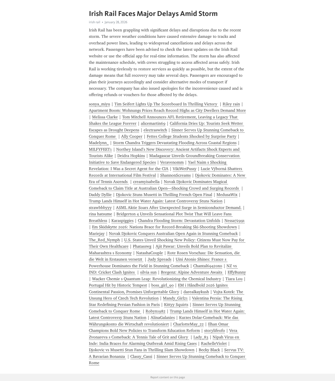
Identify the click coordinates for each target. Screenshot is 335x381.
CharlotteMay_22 (188, 324)
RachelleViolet (214, 343)
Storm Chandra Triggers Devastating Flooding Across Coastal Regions (175, 142)
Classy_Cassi (141, 356)
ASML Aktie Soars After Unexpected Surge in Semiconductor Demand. (179, 207)
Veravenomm (172, 162)
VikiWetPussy (184, 168)
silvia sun (148, 272)
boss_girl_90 (162, 285)
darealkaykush (196, 291)
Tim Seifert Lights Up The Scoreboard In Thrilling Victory (166, 104)
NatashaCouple (149, 252)
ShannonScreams (175, 175)
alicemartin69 (153, 123)
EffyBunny (237, 272)
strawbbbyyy (100, 207)
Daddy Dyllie (100, 194)
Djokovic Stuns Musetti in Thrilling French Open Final (164, 194)
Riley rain (231, 104)
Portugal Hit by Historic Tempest (118, 285)
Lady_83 (200, 337)
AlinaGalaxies (163, 317)
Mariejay (97, 233)
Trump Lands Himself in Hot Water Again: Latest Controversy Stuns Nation (155, 200)
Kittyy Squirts (176, 304)
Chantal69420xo (207, 265)
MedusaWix (226, 194)
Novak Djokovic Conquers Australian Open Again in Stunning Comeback (173, 233)
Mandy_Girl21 (175, 298)
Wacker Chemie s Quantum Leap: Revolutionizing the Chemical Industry (156, 278)
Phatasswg (142, 246)
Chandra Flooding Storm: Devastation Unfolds (179, 220)
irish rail (94, 22)
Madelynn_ (99, 142)
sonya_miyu (99, 104)
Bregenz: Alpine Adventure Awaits (192, 272)
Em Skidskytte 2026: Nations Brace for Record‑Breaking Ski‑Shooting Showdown (164, 226)
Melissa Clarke (105, 116)
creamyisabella (146, 181)
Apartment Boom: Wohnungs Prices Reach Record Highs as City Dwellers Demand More (167, 110)
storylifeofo (214, 330)
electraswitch (155, 129)
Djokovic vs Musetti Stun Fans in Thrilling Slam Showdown (141, 349)
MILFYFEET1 (100, 149)
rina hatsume (100, 213)
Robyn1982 (155, 311)
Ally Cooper (131, 136)
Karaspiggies (122, 220)
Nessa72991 (234, 220)
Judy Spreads (159, 259)
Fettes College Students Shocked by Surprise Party (191, 136)
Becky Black (209, 349)
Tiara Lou (233, 278)
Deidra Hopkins (131, 155)
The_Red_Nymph (104, 239)
